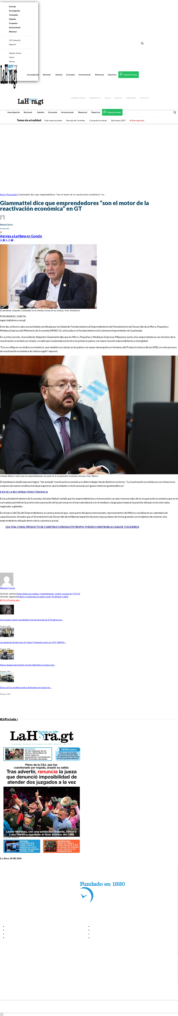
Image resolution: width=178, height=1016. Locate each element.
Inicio (3, 194)
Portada (12, 7)
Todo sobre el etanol (53, 120)
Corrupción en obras (98, 120)
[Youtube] (4, 981)
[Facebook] (4, 967)
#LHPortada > (9, 719)
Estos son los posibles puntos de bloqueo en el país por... (25, 687)
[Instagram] (4, 970)
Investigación (14, 11)
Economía (13, 23)
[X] (4, 977)
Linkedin (12, 974)
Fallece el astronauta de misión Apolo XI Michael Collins (43, 596)
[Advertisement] (89, 550)
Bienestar (13, 32)
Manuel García (6, 224)
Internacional (14, 27)
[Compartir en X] (7, 240)
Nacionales (13, 15)
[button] (174, 112)
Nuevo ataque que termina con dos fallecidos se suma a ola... (27, 665)
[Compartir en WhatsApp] (1, 240)
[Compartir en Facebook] (4, 240)
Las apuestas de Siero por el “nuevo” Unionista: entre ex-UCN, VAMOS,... (33, 642)
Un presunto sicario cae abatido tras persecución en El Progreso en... (31, 619)
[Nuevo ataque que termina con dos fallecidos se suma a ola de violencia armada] (7, 658)
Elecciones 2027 (118, 120)
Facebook (13, 967)
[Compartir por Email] (9, 240)
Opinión (12, 19)
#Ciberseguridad (137, 120)
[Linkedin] (4, 974)
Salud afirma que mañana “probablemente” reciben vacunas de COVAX (48, 594)
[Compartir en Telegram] (12, 240)
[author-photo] (6, 585)
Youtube (12, 981)
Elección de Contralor (75, 120)
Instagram (13, 970)
